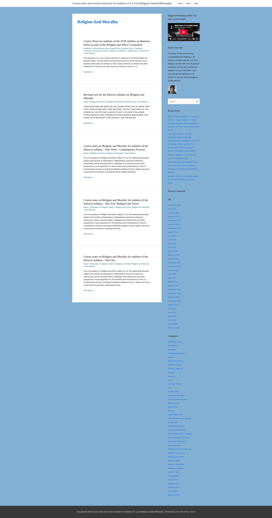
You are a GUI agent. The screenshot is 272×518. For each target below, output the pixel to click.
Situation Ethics (174, 483)
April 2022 (172, 247)
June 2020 (172, 312)
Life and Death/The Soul (177, 399)
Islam (170, 380)
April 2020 (172, 320)
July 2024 (172, 209)
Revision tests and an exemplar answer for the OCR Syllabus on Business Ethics (183, 179)
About (188, 3)
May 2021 (172, 278)
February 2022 (174, 255)
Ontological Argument (177, 430)
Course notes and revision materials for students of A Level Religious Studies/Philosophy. (122, 3)
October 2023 (173, 213)
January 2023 (173, 217)
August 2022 (173, 232)
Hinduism (171, 376)
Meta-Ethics (173, 407)
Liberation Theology (176, 395)
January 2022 (173, 259)
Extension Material (175, 369)
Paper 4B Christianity (176, 441)
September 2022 (174, 228)
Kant (119, 48)
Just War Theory (174, 384)
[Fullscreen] (197, 39)
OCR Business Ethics (100, 51)
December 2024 (174, 205)
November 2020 (174, 293)
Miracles (171, 411)
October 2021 (173, 270)
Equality (113, 48)
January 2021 (173, 286)
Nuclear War (173, 422)
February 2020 (174, 328)
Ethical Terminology (176, 361)
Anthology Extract (175, 342)
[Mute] (194, 39)
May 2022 (172, 243)
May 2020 (172, 316)
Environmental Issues (100, 48)
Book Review (173, 346)
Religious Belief (174, 460)
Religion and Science (176, 457)
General (171, 372)
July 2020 (172, 309)
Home (180, 3)
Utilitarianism (132, 51)
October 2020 (173, 297)
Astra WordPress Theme (185, 512)
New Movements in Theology (179, 418)
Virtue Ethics (144, 51)
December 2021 (174, 263)
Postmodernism (174, 445)
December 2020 (174, 289)
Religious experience (176, 464)
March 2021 (172, 282)
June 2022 (172, 240)
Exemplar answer (175, 365)
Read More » (89, 72)
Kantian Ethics (128, 48)
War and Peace (174, 495)
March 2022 (173, 251)
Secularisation (173, 476)
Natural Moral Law (175, 415)
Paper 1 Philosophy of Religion (96, 207)
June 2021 (172, 274)
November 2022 (174, 220)
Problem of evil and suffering (179, 449)
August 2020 (173, 305)
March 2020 (173, 324)
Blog (196, 3)
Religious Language (175, 468)
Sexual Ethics (173, 480)
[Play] (171, 39)
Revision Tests (130, 102)
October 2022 (173, 224)
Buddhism (87, 48)
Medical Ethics (174, 403)
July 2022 (172, 236)
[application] (184, 32)
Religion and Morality (117, 51)
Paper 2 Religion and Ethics (95, 102)
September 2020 (174, 301)
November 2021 (174, 266)
